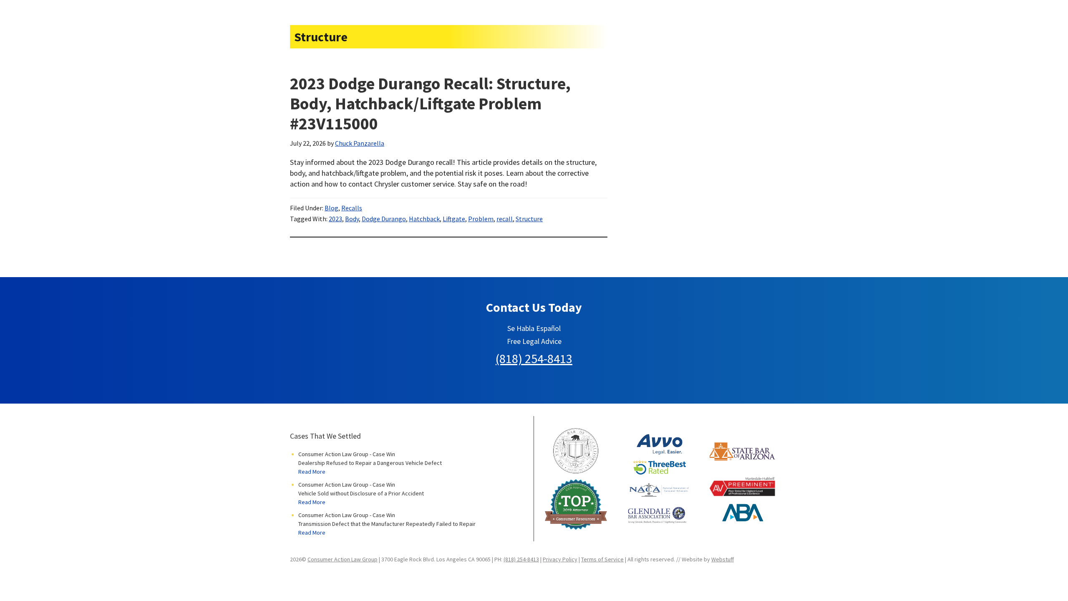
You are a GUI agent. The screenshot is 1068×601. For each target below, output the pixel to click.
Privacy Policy (560, 559)
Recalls (351, 208)
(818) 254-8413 (534, 358)
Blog (331, 208)
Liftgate (454, 219)
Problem (481, 219)
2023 (335, 219)
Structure (529, 219)
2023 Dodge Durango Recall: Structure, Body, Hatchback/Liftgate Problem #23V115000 (430, 103)
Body (352, 219)
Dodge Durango (384, 219)
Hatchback (424, 219)
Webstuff (722, 559)
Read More (311, 471)
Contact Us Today (534, 307)
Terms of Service (602, 559)
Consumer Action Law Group (342, 559)
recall (504, 219)
